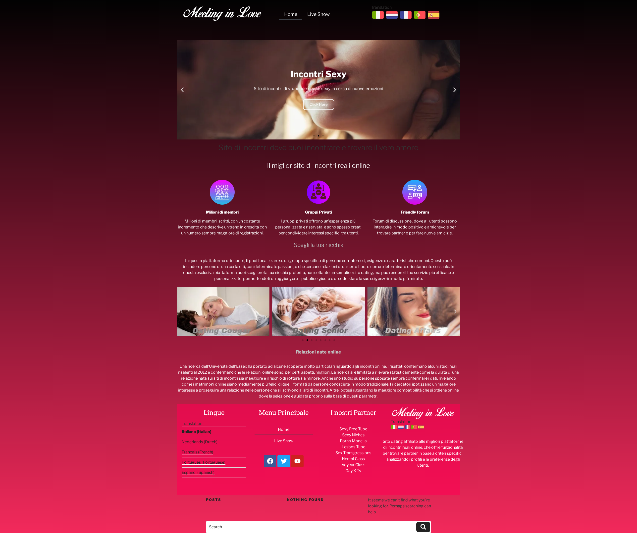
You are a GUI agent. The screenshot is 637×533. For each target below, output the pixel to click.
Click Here (319, 104)
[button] (182, 90)
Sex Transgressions (353, 452)
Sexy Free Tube (353, 429)
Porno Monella (353, 441)
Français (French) (197, 452)
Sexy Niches (353, 435)
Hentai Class (353, 458)
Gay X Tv (353, 470)
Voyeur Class (353, 464)
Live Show (318, 14)
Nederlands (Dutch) (199, 442)
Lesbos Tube (353, 446)
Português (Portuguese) (203, 462)
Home (290, 14)
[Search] (423, 527)
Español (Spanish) (198, 472)
